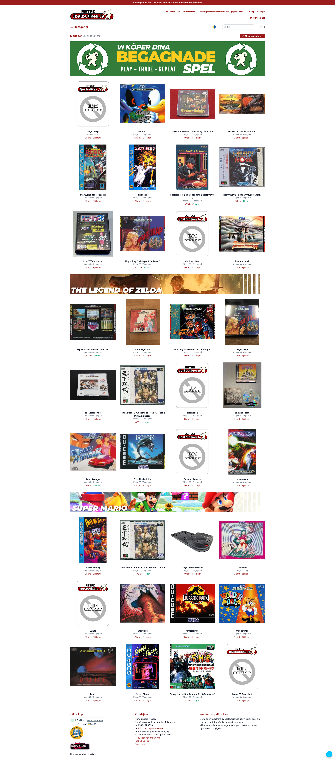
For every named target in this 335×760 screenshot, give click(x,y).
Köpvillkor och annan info (147, 737)
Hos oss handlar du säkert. (83, 754)
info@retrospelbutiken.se (150, 728)
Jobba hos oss (142, 740)
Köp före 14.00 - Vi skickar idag (181, 11)
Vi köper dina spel (257, 11)
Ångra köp (140, 744)
